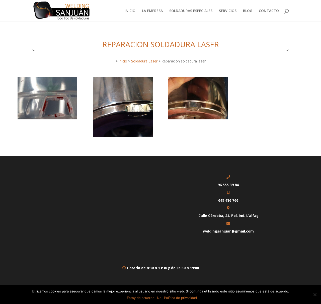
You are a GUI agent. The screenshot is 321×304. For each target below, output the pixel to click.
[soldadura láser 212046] (47, 119)
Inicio (123, 61)
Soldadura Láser (144, 61)
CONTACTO (269, 11)
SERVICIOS (227, 11)
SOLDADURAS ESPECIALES (190, 11)
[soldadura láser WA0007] (198, 119)
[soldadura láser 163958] (123, 136)
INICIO (130, 11)
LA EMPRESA (152, 11)
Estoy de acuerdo (140, 298)
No (159, 298)
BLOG (247, 11)
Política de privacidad (180, 298)
